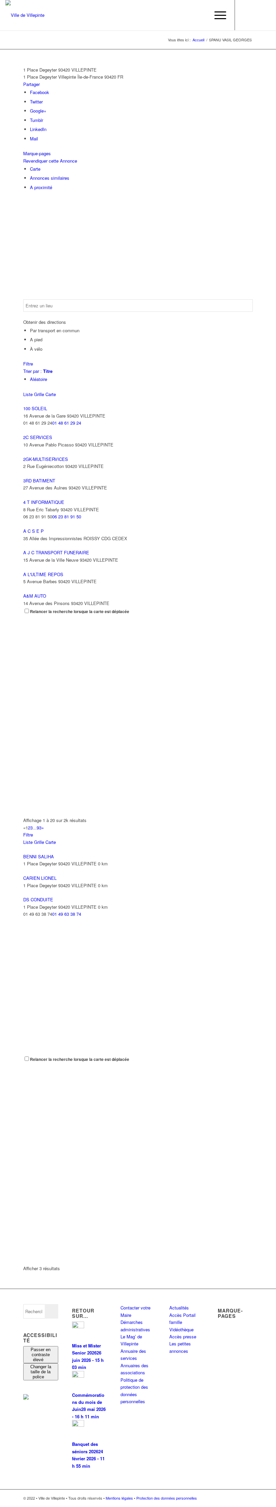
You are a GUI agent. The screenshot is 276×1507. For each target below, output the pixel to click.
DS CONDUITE (38, 899)
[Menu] (217, 15)
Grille (39, 394)
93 (39, 827)
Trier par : (38, 371)
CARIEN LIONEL (40, 878)
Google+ (38, 110)
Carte (35, 169)
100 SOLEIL (35, 408)
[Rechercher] (201, 15)
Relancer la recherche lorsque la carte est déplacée (79, 611)
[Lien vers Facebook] (245, 15)
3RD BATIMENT (39, 480)
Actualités (179, 1307)
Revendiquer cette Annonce (50, 161)
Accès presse (182, 1336)
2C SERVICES (37, 437)
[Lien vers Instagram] (255, 15)
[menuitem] (201, 15)
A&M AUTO (34, 596)
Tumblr (36, 120)
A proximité (41, 187)
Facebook (39, 92)
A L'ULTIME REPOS (43, 574)
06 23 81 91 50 (66, 516)
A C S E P (33, 531)
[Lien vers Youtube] (266, 15)
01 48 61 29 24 (66, 423)
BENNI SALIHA (38, 856)
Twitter (36, 101)
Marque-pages (37, 153)
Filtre (28, 363)
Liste (28, 394)
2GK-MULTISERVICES (45, 459)
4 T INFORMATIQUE (43, 502)
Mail (34, 138)
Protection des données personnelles (166, 1498)
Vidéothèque (181, 1329)
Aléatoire (38, 379)
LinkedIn (38, 129)
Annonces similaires (49, 178)
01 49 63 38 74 (66, 914)
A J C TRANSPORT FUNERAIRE (56, 552)
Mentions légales (119, 1498)
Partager (31, 84)
